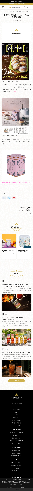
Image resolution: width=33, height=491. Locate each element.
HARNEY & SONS (14, 7)
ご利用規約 (16, 468)
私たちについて (16, 417)
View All (16, 381)
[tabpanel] (8, 247)
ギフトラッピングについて (16, 440)
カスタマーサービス (16, 450)
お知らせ (10, 11)
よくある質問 (16, 425)
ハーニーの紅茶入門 (16, 420)
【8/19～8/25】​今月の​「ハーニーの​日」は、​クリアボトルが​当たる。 (25, 209)
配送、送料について (16, 435)
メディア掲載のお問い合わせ (16, 455)
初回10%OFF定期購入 (16, 1)
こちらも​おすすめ (16, 227)
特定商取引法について (16, 465)
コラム (16, 415)
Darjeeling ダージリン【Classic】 (23, 251)
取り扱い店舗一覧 (16, 423)
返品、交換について (16, 438)
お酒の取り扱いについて (16, 470)
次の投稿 (28, 213)
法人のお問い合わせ (16, 453)
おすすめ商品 (16, 409)
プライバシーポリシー (16, 462)
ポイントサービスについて (16, 432)
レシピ (16, 412)
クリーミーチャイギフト (8, 250)
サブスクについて (16, 443)
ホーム (6, 11)
